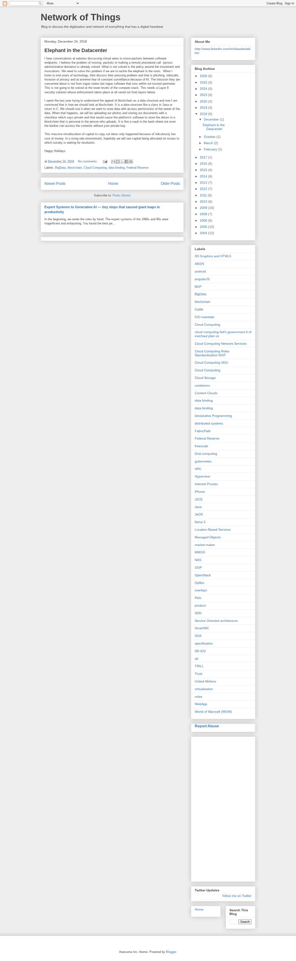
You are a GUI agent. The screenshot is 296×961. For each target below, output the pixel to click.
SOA (198, 636)
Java (198, 507)
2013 (204, 182)
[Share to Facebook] (126, 161)
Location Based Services (213, 529)
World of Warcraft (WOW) (213, 711)
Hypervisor (202, 476)
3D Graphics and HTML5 (213, 256)
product (200, 605)
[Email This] (113, 161)
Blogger (171, 952)
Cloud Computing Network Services (221, 343)
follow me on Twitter (237, 896)
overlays (201, 590)
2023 (204, 95)
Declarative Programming (213, 416)
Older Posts (170, 184)
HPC (198, 469)
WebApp (201, 704)
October (210, 137)
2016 (204, 163)
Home (113, 184)
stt (196, 658)
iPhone (200, 491)
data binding (116, 167)
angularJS (202, 279)
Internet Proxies (206, 484)
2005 (204, 227)
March (209, 143)
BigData (60, 167)
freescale (201, 446)
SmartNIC (202, 628)
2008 (204, 214)
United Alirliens (205, 681)
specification (204, 643)
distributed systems (209, 423)
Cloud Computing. (208, 370)
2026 (204, 76)
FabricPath (203, 431)
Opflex (199, 583)
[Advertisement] (213, 807)
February (211, 149)
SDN (198, 613)
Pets (198, 598)
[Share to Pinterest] (131, 161)
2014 (204, 176)
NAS (198, 560)
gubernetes (203, 461)
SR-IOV (200, 651)
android (200, 271)
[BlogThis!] (117, 161)
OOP (198, 567)
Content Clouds (206, 393)
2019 (204, 107)
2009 (204, 208)
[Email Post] (105, 161)
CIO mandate (204, 317)
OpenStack (203, 575)
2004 (204, 233)
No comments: (88, 161)
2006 (204, 220)
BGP (198, 286)
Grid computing (206, 454)
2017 (204, 157)
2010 (204, 201)
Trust (198, 674)
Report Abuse (207, 726)
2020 (204, 101)
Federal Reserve (137, 167)
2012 (204, 189)
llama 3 (200, 522)
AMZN (199, 264)
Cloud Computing (95, 167)
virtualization (204, 689)
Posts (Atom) (121, 195)
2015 (204, 170)
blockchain (75, 167)
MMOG (200, 552)
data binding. (204, 408)
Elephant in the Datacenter (75, 50)
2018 (204, 114)
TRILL (199, 666)
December (212, 119)
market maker (205, 545)
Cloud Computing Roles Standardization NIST (212, 353)
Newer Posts (54, 184)
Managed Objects (208, 537)
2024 (204, 88)
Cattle (199, 309)
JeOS (199, 514)
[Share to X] (122, 161)
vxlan (198, 696)
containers (202, 385)
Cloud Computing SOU (211, 362)
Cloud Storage (205, 378)
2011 (204, 195)
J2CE (199, 499)
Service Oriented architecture (216, 621)
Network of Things (80, 17)
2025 (204, 82)
